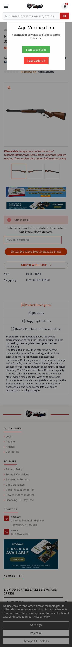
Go (64, 15)
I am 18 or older (36, 49)
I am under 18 (36, 60)
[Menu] (6, 6)
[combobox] (35, 16)
